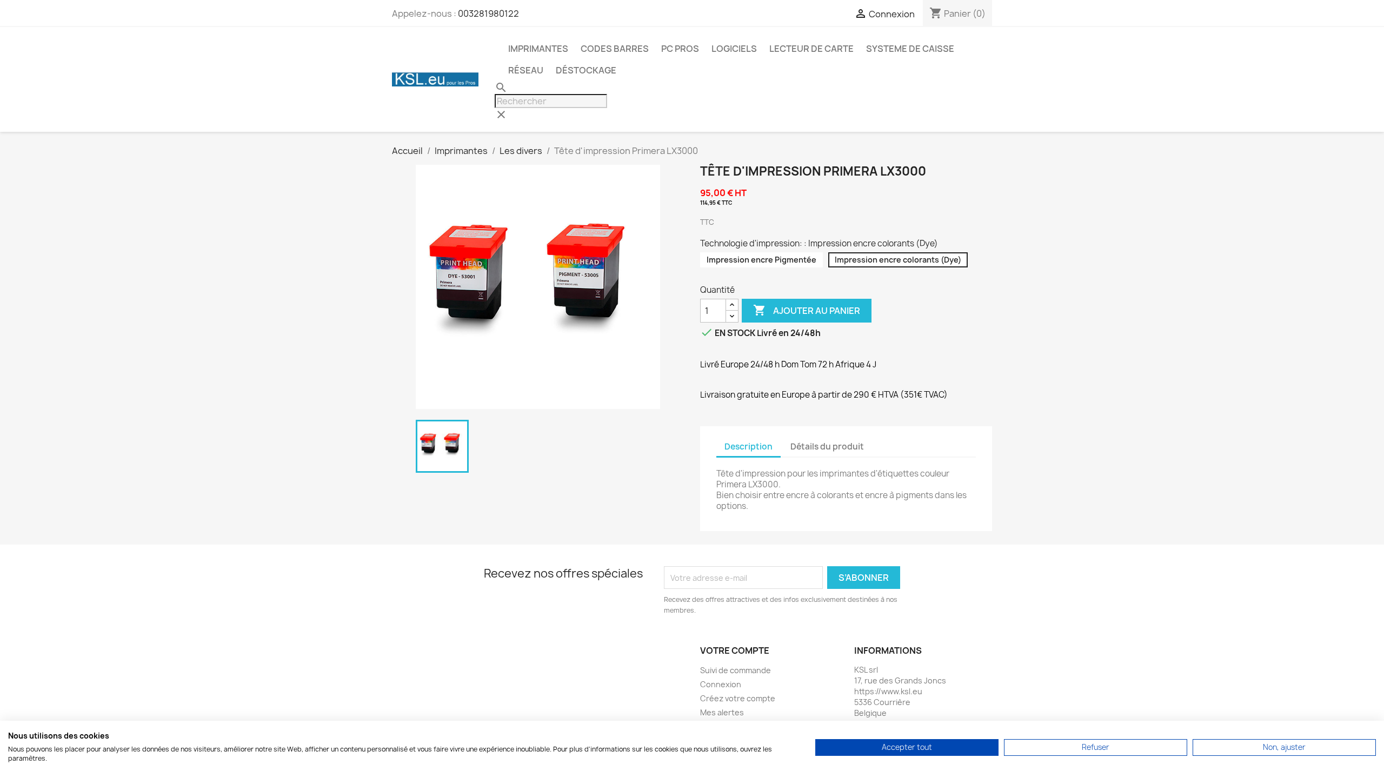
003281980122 (488, 13)
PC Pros (680, 49)
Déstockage (586, 70)
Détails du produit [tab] (827, 446)
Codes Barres (615, 49)
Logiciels (734, 49)
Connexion (720, 684)
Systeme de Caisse (910, 49)
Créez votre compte (737, 698)
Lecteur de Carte (811, 49)
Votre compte (734, 650)
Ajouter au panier (806, 310)
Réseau (525, 70)
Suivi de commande (735, 670)
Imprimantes (538, 49)
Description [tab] (748, 446)
